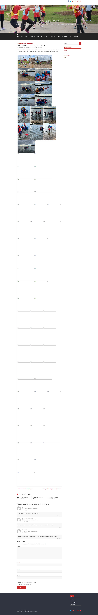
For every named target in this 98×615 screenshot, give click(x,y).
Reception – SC (31, 34)
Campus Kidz (20, 38)
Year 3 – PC (66, 34)
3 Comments (39, 47)
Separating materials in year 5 (38, 498)
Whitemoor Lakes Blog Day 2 (24, 489)
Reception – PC (23, 34)
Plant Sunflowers (67, 55)
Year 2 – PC (59, 34)
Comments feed (73, 602)
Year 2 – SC (52, 34)
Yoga (65, 57)
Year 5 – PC (39, 36)
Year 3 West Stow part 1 (23, 497)
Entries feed (72, 601)
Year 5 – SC (33, 36)
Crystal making (66, 53)
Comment (19, 546)
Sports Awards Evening (53, 497)
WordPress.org (72, 604)
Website (18, 575)
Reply (60, 515)
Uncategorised (29, 43)
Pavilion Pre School (74, 36)
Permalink (26, 510)
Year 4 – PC (26, 36)
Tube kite (65, 50)
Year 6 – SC (46, 36)
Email (18, 569)
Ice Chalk (65, 52)
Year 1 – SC (39, 34)
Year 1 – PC (46, 34)
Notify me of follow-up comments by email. (27, 582)
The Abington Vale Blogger (31, 47)
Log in (71, 599)
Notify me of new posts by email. (25, 584)
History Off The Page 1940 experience (52, 489)
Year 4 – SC (19, 36)
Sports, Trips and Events (63, 36)
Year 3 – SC (72, 34)
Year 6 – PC (53, 36)
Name (18, 562)
